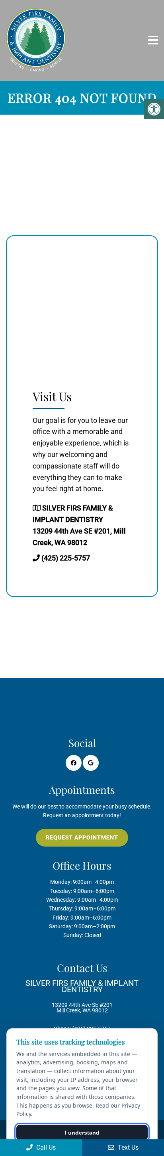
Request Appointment (82, 837)
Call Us (45, 1147)
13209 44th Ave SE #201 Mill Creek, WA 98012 (82, 996)
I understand (82, 1132)
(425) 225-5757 (65, 558)
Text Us (127, 1147)
